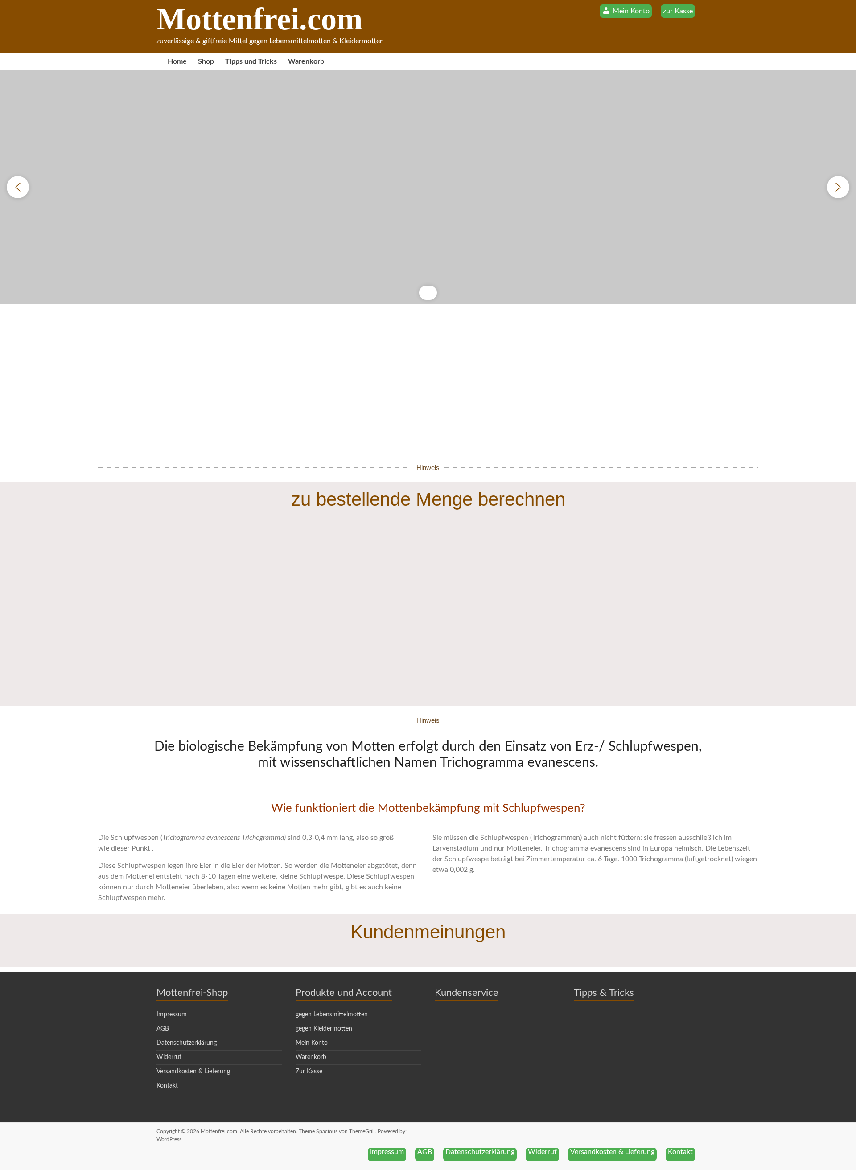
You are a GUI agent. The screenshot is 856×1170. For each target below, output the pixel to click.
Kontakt (167, 1086)
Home (177, 61)
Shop (206, 61)
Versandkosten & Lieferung (193, 1071)
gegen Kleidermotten (324, 1029)
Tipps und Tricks (251, 61)
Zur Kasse (309, 1071)
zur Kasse (678, 11)
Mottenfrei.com (259, 19)
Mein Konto (312, 1043)
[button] (18, 187)
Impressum (171, 1014)
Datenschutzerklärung (186, 1043)
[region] (428, 187)
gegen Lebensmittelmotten (332, 1014)
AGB (162, 1029)
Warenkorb (306, 61)
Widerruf (168, 1057)
